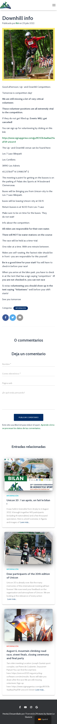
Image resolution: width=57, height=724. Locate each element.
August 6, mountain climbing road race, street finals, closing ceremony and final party (28, 654)
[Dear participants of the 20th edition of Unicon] (28, 548)
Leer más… (25, 522)
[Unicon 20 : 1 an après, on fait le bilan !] (28, 474)
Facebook (20, 707)
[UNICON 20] (6, 5)
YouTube (25, 707)
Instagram (31, 707)
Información (20, 308)
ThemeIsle (30, 713)
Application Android (36, 707)
